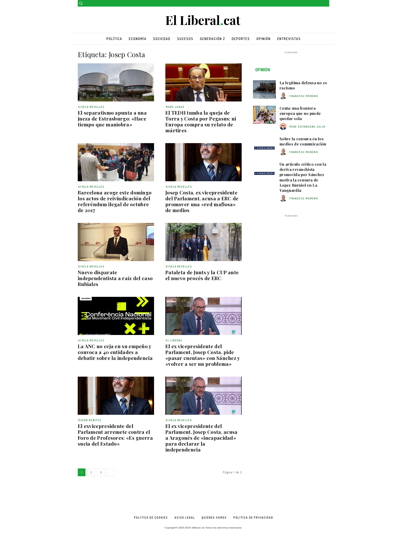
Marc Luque (175, 107)
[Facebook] (320, 3)
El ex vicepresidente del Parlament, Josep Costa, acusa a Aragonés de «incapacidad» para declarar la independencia (201, 438)
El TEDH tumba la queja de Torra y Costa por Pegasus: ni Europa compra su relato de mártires (200, 121)
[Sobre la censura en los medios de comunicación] (264, 145)
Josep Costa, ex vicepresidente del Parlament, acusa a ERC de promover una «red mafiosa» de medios (202, 201)
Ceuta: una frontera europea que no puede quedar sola (300, 113)
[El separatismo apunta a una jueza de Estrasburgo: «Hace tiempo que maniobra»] (116, 82)
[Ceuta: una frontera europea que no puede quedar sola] (264, 115)
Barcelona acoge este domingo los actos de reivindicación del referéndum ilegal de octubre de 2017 (114, 201)
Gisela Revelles (91, 107)
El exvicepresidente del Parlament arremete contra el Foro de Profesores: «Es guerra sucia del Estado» (115, 435)
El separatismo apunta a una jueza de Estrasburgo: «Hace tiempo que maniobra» (112, 118)
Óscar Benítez (90, 420)
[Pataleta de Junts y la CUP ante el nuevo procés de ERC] (203, 242)
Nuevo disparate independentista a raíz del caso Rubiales (115, 278)
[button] (81, 3)
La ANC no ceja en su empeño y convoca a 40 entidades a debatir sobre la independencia (115, 352)
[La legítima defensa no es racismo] (264, 89)
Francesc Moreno (303, 96)
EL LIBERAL (174, 340)
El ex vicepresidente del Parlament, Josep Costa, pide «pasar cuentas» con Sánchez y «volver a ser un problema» (202, 355)
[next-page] (110, 472)
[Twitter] (326, 3)
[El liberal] (203, 20)
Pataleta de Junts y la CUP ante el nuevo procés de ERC (202, 275)
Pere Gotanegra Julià (307, 126)
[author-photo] (284, 96)
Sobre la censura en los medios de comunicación (303, 141)
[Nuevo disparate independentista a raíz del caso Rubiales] (116, 242)
